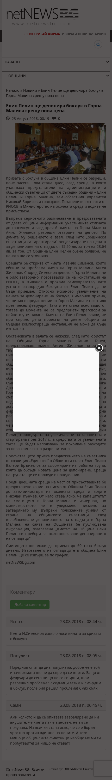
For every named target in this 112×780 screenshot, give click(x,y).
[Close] (99, 348)
